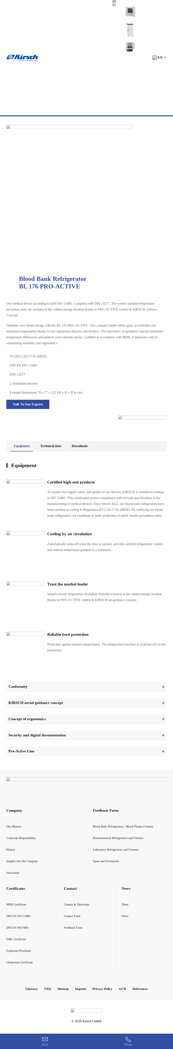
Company (14, 810)
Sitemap (63, 989)
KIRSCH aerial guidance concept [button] (35, 703)
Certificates (15, 888)
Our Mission (13, 826)
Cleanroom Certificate (19, 962)
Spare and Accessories (106, 861)
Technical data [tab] (50, 446)
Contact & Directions (76, 904)
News (126, 888)
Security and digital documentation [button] (37, 735)
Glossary (31, 989)
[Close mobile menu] (114, 2)
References (140, 989)
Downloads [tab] (80, 446)
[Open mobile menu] (114, 0)
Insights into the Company (22, 861)
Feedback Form (106, 810)
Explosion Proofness (18, 950)
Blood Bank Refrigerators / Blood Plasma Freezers (123, 826)
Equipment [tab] (22, 446)
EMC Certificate (16, 939)
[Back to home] (22, 57)
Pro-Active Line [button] (21, 751)
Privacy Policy (102, 989)
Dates (125, 904)
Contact (70, 888)
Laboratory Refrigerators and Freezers (115, 849)
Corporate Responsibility (21, 838)
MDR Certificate (16, 904)
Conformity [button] (17, 686)
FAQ (47, 989)
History (10, 849)
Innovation (12, 872)
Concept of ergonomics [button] (27, 719)
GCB (122, 989)
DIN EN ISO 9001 (17, 927)
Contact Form (72, 916)
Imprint (80, 989)
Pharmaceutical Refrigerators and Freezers (118, 838)
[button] (160, 58)
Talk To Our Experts (28, 404)
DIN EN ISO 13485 (18, 916)
